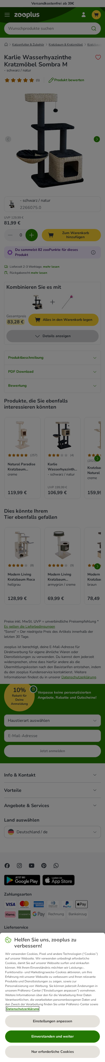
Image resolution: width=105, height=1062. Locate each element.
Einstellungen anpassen (52, 1021)
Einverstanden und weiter (52, 1036)
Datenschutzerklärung (22, 1009)
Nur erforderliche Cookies (52, 1051)
